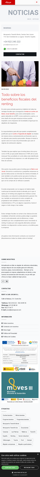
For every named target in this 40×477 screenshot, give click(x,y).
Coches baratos (7, 415)
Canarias (5, 432)
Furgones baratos (8, 419)
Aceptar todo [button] (10, 467)
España (5, 436)
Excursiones (24, 428)
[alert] (20, 464)
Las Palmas (15, 432)
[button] (20, 472)
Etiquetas (5, 409)
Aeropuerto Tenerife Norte (11, 423)
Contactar (20, 54)
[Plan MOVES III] (20, 387)
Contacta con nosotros (10, 326)
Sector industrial (24, 436)
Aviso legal (6, 330)
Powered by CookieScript (20, 475)
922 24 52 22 (12, 303)
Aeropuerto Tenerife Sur (10, 428)
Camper (29, 440)
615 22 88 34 (13, 305)
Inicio (29, 19)
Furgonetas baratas (23, 419)
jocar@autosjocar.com (10, 45)
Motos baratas (20, 415)
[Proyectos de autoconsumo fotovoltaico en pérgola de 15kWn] (20, 355)
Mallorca (24, 432)
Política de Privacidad (10, 333)
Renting (13, 436)
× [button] (38, 454)
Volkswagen (6, 440)
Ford (22, 440)
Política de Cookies (9, 337)
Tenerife (32, 432)
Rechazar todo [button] (29, 467)
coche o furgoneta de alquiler (22, 134)
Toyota (15, 440)
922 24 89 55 (22, 303)
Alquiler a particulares (25, 444)
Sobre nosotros (8, 323)
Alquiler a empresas (9, 444)
